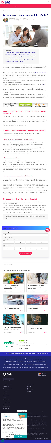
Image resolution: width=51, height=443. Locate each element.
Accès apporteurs (7, 399)
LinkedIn (30, 391)
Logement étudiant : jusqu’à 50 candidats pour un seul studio (12, 328)
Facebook (30, 386)
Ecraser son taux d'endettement (16, 57)
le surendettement (24, 160)
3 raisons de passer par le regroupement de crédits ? (18, 54)
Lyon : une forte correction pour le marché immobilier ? (36, 307)
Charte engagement (7, 388)
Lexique (5, 393)
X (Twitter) (30, 389)
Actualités (7, 10)
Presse (4, 397)
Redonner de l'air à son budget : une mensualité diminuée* (22, 56)
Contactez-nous (6, 406)
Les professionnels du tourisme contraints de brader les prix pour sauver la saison (36, 287)
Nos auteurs (6, 390)
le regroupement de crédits (41, 72)
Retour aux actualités (8, 264)
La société (5, 404)
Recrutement (6, 408)
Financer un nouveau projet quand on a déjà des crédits (21, 59)
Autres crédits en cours (10, 245)
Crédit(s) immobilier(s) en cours (12, 239)
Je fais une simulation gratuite (9, 6)
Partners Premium (7, 401)
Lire (21, 291)
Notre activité (6, 386)
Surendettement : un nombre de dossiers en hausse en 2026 (12, 307)
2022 (11, 10)
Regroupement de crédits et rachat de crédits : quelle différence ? (21, 52)
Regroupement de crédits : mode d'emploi (15, 61)
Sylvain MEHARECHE (15, 19)
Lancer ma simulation (25, 253)
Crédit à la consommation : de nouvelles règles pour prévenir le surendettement (12, 287)
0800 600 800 (9, 379)
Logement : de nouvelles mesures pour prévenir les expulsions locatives (36, 328)
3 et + (43, 242)
